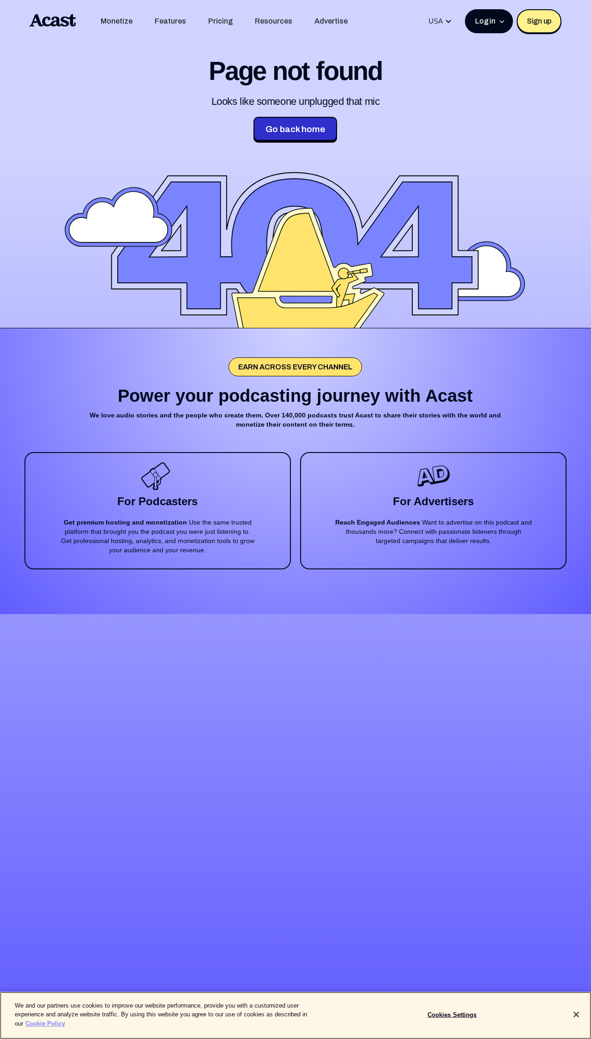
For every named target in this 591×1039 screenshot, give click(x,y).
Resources (273, 21)
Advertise (331, 21)
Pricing (220, 21)
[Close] (576, 1014)
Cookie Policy (45, 1023)
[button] (440, 21)
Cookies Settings (452, 1014)
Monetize (117, 21)
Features (170, 21)
